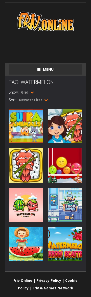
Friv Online (22, 280)
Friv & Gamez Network (53, 288)
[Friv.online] (45, 21)
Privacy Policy (48, 280)
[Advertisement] (50, 46)
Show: (13, 92)
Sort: (12, 99)
